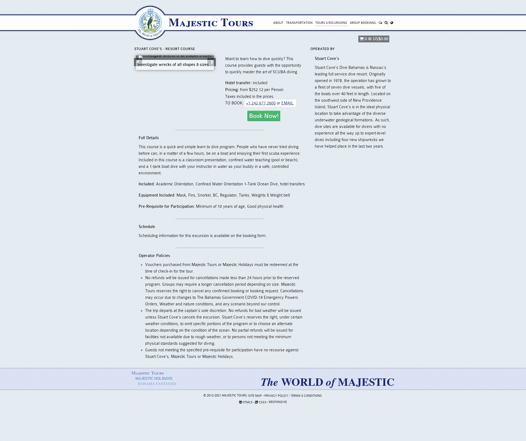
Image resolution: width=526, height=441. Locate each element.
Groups (363, 23)
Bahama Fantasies (157, 384)
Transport (299, 23)
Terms (306, 396)
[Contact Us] (380, 22)
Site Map (255, 396)
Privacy (276, 396)
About (278, 23)
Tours (331, 23)
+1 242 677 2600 (261, 103)
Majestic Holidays (153, 378)
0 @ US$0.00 (376, 39)
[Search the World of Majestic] (386, 22)
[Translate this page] (392, 22)
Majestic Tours (210, 21)
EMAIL (287, 103)
